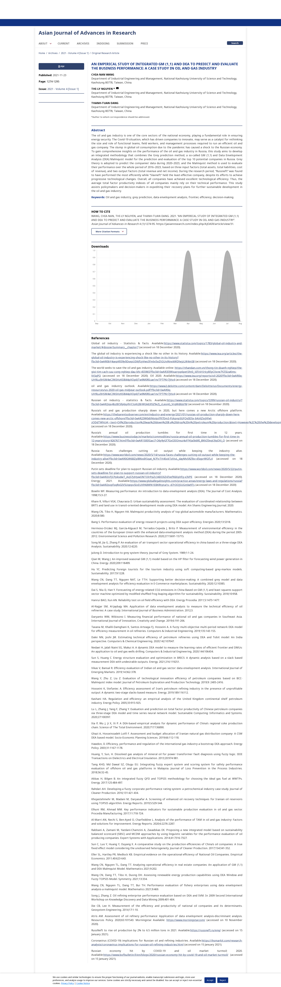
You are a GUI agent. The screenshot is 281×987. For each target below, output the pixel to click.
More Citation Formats (108, 231)
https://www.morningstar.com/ (185, 920)
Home (42, 53)
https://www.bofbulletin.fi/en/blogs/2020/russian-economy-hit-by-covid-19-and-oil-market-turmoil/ (165, 954)
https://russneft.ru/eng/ (205, 930)
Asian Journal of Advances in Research (87, 32)
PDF (62, 66)
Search (235, 43)
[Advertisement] (140, 9)
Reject (223, 980)
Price (144, 43)
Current (64, 43)
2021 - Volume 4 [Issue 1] (75, 53)
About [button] (43, 43)
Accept (210, 980)
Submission (125, 43)
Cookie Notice (83, 983)
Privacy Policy (67, 983)
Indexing (103, 43)
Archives (83, 43)
